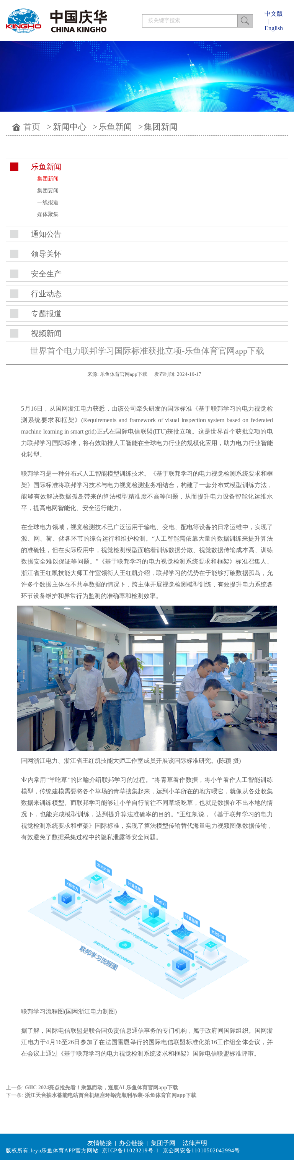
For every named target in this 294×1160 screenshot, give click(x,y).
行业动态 (46, 293)
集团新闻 (161, 127)
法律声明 (195, 1143)
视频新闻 (46, 333)
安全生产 (46, 274)
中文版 (274, 13)
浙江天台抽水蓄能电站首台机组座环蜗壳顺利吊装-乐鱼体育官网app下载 (110, 1095)
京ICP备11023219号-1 (130, 1151)
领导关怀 (46, 254)
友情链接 (99, 1143)
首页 (31, 127)
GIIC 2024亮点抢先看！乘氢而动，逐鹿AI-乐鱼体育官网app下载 (101, 1087)
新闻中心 (70, 127)
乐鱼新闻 (115, 127)
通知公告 (46, 234)
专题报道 (46, 313)
